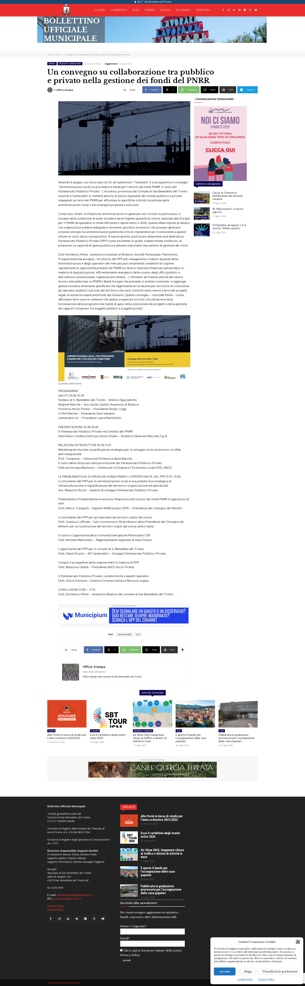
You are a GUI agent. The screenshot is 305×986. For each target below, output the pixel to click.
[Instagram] (228, 10)
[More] (182, 649)
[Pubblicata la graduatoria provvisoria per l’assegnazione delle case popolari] (238, 714)
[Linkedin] (234, 10)
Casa (179, 730)
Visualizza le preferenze (280, 971)
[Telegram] (245, 10)
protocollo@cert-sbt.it (67, 898)
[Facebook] (223, 10)
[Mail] (239, 10)
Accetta (225, 971)
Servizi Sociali (201, 217)
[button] (298, 942)
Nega (248, 971)
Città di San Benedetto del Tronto (64, 982)
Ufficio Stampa (64, 90)
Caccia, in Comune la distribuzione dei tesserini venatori (228, 196)
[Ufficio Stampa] (50, 90)
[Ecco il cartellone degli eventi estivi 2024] (109, 714)
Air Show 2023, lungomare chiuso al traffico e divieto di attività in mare (149, 738)
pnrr (138, 634)
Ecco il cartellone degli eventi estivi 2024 (107, 736)
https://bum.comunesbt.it (94, 672)
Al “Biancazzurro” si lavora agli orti (228, 210)
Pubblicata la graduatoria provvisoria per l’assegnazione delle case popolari (237, 738)
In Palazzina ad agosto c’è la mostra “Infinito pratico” (229, 226)
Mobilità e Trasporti (143, 730)
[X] (250, 10)
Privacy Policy (266, 979)
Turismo (95, 730)
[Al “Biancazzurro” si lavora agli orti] (202, 213)
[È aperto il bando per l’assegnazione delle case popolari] (195, 714)
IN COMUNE (200, 201)
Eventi (57, 54)
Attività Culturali (198, 233)
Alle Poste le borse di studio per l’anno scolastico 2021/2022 (66, 736)
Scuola (51, 730)
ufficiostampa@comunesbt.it (74, 895)
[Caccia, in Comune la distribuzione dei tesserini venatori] (202, 197)
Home (49, 54)
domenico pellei (124, 634)
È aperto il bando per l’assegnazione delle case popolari (191, 738)
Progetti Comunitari (70, 64)
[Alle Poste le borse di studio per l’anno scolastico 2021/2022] (66, 714)
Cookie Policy (245, 979)
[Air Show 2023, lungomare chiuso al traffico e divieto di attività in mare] (152, 714)
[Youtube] (256, 10)
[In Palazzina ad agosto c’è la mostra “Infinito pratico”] (202, 230)
